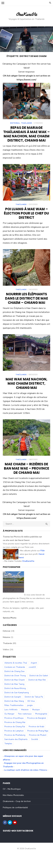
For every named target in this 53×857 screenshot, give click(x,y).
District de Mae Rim (37, 679)
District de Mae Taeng (14, 684)
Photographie (41, 713)
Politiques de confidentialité (15, 807)
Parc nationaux (25, 713)
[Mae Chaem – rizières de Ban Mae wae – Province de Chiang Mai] (26, 437)
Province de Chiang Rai (14, 726)
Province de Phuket (37, 735)
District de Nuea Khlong (15, 688)
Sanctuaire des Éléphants (16, 739)
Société (34, 739)
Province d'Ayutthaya (13, 718)
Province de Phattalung (14, 735)
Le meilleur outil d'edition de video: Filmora (25, 770)
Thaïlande (26, 123)
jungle (30, 705)
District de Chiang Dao (14, 671)
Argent (34, 663)
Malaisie (6, 637)
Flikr (42, 550)
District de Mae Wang (14, 701)
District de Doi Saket (38, 675)
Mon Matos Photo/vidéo (13, 795)
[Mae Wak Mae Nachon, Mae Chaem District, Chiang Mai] (26, 352)
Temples (8, 743)
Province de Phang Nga (37, 730)
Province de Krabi (36, 726)
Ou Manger (9, 713)
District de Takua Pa (34, 696)
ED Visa (31, 701)
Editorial (15, 123)
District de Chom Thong (15, 675)
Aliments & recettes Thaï (15, 663)
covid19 (32, 667)
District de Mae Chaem (14, 679)
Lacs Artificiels (11, 709)
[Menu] (3, 3)
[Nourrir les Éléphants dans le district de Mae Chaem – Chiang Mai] (26, 267)
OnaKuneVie (26, 14)
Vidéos (6, 649)
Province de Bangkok (36, 718)
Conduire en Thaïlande (14, 667)
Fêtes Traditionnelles (13, 705)
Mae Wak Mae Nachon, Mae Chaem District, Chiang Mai (26, 383)
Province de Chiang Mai (14, 722)
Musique (36, 709)
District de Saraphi (12, 696)
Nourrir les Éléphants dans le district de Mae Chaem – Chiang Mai (26, 298)
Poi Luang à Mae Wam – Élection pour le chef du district (26, 213)
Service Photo (9, 617)
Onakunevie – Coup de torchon (17, 801)
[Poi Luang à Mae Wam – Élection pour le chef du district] (26, 182)
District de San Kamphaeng (16, 692)
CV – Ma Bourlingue (12, 789)
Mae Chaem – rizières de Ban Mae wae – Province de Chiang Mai (26, 468)
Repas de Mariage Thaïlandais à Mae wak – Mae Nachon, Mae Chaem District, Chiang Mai (26, 134)
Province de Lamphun (14, 730)
